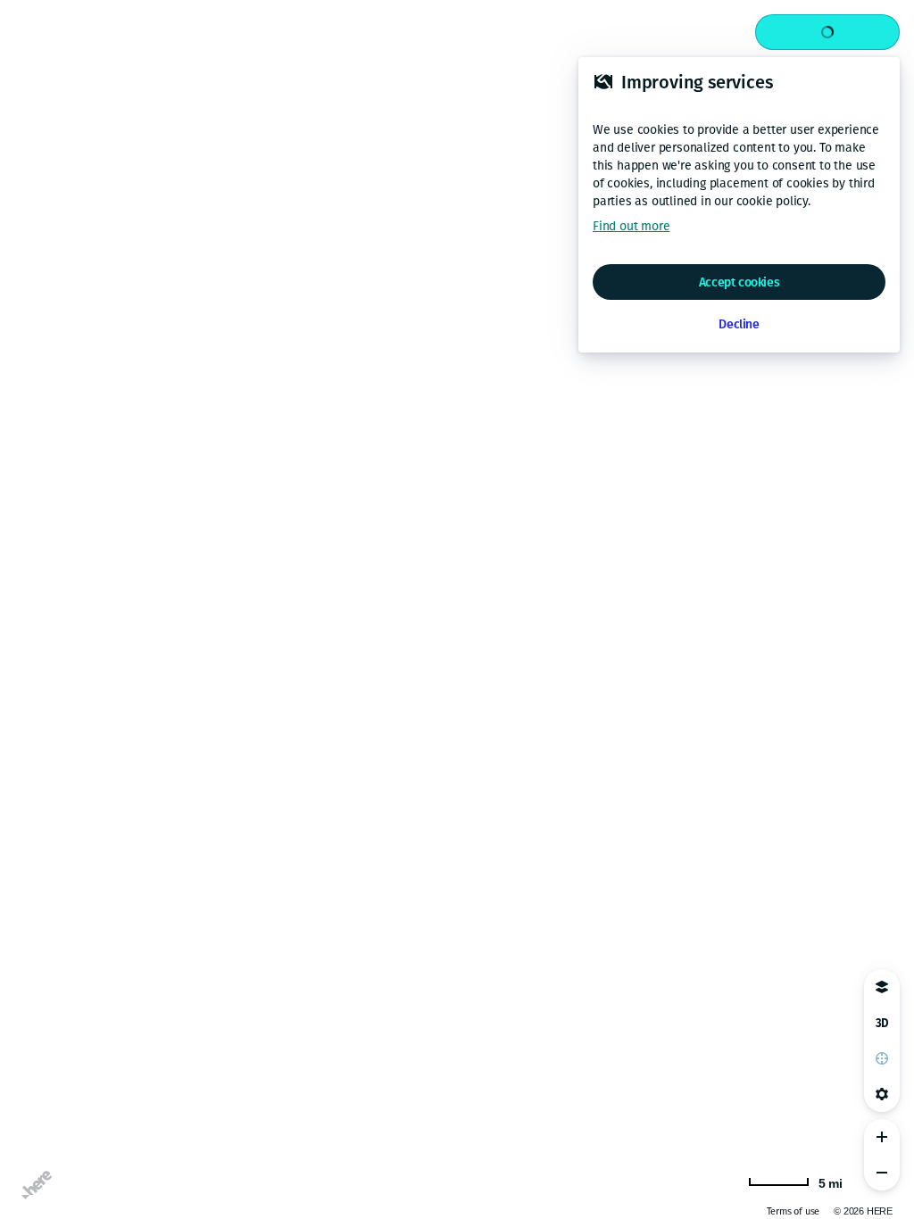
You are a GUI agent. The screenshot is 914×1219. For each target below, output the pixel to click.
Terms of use (793, 1211)
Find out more (631, 226)
